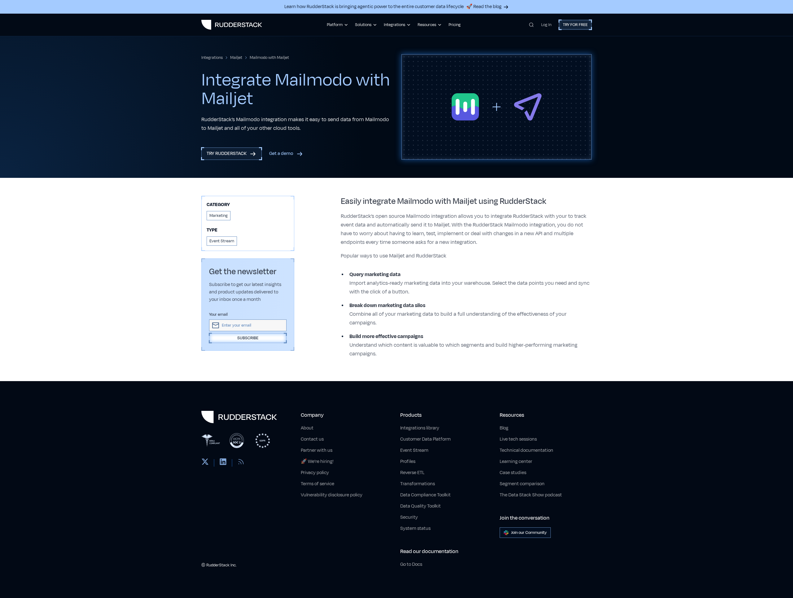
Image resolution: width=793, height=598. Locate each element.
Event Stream (414, 450)
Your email (218, 314)
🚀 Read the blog (484, 6)
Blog (504, 428)
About (307, 428)
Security (409, 517)
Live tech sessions (518, 439)
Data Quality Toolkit (420, 506)
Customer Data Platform (425, 439)
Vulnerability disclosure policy (331, 495)
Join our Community (529, 532)
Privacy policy (315, 472)
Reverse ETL (412, 472)
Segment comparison (522, 484)
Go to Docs (411, 564)
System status (415, 528)
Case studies (513, 472)
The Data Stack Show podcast (531, 495)
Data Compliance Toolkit (425, 495)
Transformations (417, 484)
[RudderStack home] (231, 25)
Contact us (312, 439)
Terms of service (317, 484)
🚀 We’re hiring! (317, 461)
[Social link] (205, 463)
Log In (546, 25)
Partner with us (316, 450)
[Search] (531, 25)
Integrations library (419, 428)
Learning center (516, 461)
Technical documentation (526, 450)
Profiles (407, 461)
